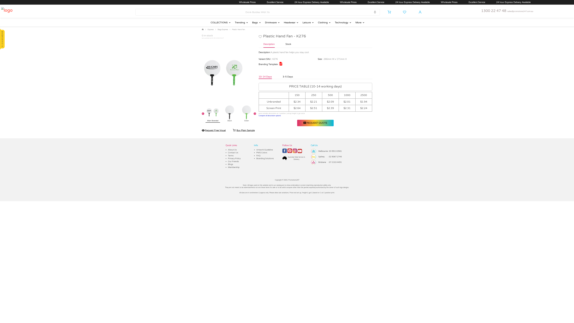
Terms (230, 155)
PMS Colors (261, 152)
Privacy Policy (234, 158)
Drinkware (271, 22)
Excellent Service (264, 2)
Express (211, 30)
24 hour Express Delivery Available (301, 2)
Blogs (230, 164)
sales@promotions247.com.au (520, 11)
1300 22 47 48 (493, 11)
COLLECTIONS (219, 22)
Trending (240, 22)
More (358, 22)
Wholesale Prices (236, 2)
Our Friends (233, 161)
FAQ (258, 155)
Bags (255, 22)
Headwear (289, 22)
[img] (281, 63)
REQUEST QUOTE (316, 122)
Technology (341, 22)
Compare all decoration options (270, 116)
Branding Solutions (265, 158)
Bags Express (223, 30)
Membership (233, 167)
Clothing (323, 22)
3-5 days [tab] (288, 76)
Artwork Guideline (264, 150)
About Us (232, 150)
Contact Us (233, 152)
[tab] (269, 45)
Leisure (307, 22)
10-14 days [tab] (265, 76)
